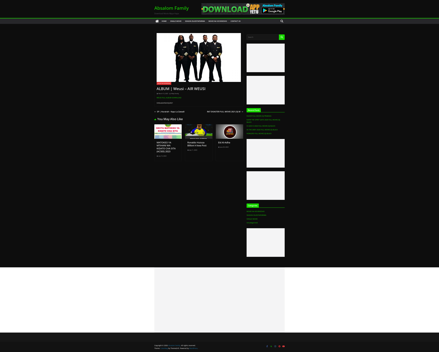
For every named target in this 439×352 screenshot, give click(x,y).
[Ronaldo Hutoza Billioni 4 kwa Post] (198, 126)
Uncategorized (252, 223)
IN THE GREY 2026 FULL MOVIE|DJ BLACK (262, 130)
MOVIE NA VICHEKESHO (218, 21)
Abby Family (175, 93)
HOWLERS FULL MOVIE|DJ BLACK (259, 133)
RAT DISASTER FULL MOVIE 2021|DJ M (223, 111)
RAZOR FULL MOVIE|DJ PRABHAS (259, 116)
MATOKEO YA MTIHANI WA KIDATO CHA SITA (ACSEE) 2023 (166, 147)
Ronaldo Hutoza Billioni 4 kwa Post (197, 144)
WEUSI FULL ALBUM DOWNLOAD (169, 98)
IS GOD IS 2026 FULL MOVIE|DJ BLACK (261, 126)
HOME (164, 21)
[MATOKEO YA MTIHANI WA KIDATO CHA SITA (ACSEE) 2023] (168, 126)
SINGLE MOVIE (175, 21)
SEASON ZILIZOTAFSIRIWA (195, 21)
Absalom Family (171, 8)
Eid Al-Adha (224, 142)
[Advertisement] (266, 58)
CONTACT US (236, 21)
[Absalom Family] (157, 21)
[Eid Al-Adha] (229, 126)
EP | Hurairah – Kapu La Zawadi (170, 111)
